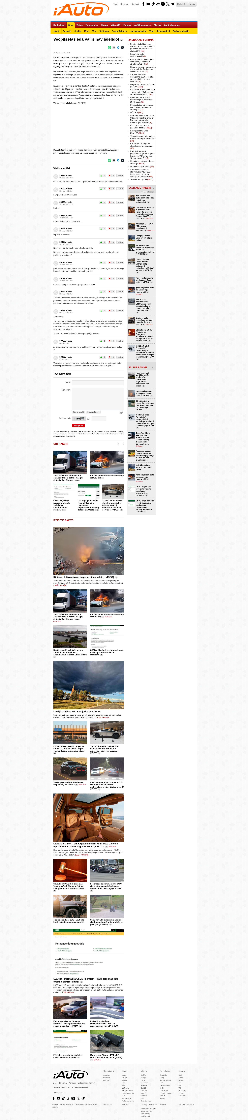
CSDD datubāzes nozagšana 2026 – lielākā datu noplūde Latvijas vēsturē (141, 78)
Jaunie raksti (137, 367)
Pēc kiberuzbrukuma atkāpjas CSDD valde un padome (67, 1056)
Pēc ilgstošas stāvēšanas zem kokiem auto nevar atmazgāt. (141, 107)
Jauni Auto (106, 1078)
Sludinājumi (108, 1071)
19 (55, 753)
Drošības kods (65, 418)
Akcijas (163, 1104)
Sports (182, 1071)
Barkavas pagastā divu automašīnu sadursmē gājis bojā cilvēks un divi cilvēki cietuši (145, 455)
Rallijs (181, 1075)
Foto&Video (164, 1090)
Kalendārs (182, 1096)
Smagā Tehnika (127, 1090)
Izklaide (124, 1080)
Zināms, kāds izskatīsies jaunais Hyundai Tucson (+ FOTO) (144, 321)
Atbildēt (120, 176)
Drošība (143, 1075)
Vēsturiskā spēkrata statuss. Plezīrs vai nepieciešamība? (143, 138)
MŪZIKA (136, 112)
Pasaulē (124, 1078)
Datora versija (58, 1093)
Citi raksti (60, 444)
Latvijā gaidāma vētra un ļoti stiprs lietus (76, 711)
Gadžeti (162, 1096)
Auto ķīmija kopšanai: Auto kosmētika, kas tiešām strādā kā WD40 (142, 61)
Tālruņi (162, 1078)
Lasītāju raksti (145, 1116)
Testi (123, 1096)
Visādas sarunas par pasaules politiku (141, 126)
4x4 (180, 1083)
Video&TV (107, 1104)
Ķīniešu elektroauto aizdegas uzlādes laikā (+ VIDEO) (83, 577)
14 (82, 922)
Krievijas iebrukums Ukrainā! (139, 132)
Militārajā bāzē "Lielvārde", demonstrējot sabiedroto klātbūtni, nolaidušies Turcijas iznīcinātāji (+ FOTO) (145, 352)
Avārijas (143, 1078)
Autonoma (106, 1080)
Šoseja (181, 1080)
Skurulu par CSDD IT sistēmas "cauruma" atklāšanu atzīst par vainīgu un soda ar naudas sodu (69, 886)
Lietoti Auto (106, 1075)
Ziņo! (115, 4)
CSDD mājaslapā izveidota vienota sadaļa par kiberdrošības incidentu (61, 505)
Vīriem (144, 1071)
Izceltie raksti (63, 520)
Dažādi (162, 1098)
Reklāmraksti (126, 1098)
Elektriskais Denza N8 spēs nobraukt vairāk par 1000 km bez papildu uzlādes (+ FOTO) (69, 1023)
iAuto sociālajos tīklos (142, 166)
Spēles (162, 1088)
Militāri (143, 1093)
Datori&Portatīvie (165, 1080)
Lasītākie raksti (139, 188)
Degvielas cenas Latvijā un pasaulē (142, 85)
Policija (143, 1080)
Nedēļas (150, 192)
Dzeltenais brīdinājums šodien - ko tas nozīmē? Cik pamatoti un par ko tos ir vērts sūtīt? (142, 47)
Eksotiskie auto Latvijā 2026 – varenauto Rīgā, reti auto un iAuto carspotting (142, 92)
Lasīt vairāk (60, 585)
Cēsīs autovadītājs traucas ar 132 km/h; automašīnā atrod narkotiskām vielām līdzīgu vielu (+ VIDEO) (107, 785)
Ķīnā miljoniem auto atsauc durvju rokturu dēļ (145, 290)
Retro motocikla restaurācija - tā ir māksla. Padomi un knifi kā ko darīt (143, 69)
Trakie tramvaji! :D (141, 179)
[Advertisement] (177, 80)
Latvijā (124, 1075)
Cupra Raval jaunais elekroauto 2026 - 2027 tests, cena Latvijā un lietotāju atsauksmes (141, 173)
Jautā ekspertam (186, 1104)
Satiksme (144, 1085)
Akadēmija (144, 1083)
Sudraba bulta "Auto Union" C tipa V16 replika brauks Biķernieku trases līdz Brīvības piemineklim (142, 119)
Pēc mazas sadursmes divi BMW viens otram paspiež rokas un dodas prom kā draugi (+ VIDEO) (106, 886)
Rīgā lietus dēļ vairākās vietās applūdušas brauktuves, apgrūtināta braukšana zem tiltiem (70, 652)
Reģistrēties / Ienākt (186, 4)
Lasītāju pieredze (149, 1104)
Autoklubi (144, 1096)
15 (78, 1057)
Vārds (68, 382)
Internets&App (164, 1085)
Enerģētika (163, 1075)
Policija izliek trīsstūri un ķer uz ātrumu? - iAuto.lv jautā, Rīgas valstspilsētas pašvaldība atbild (69, 748)
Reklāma (124, 4)
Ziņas (124, 1071)
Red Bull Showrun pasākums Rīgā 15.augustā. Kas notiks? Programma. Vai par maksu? (143, 154)
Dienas (144, 192)
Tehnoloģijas (165, 1071)
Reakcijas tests (146, 1101)
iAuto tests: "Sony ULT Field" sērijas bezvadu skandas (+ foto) (106, 1056)
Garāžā (143, 1088)
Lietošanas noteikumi (86, 1083)
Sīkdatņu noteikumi (80, 1088)
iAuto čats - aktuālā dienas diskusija (142, 162)
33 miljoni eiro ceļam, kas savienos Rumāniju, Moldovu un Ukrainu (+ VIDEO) (145, 405)
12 (121, 40)
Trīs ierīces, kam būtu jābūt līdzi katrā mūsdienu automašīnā (69, 921)
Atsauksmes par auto (148, 1109)
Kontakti (135, 4)
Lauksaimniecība (128, 1093)
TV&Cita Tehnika (165, 1093)
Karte (142, 1098)
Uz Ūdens (125, 1088)
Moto (123, 1083)
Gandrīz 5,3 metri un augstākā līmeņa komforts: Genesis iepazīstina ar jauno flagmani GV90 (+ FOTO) (85, 845)
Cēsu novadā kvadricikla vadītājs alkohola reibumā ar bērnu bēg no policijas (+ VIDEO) (106, 922)
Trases (181, 1093)
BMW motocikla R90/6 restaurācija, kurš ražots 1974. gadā (141, 99)
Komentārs (66, 390)
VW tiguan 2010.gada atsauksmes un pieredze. (141, 146)
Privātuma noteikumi (61, 1088)
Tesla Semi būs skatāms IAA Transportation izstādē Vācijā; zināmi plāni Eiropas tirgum (68, 477)
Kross (181, 1078)
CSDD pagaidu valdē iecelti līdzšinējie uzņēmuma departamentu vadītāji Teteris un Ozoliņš (145, 506)
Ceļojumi (144, 1090)
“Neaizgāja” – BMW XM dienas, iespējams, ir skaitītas (68, 783)
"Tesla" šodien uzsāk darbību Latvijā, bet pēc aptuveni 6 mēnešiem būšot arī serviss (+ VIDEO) (112, 505)
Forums (125, 1104)
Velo (123, 1085)
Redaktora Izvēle (128, 1101)
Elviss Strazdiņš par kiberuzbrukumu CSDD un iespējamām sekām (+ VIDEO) (104, 1023)
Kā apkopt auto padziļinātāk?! (138, 55)
